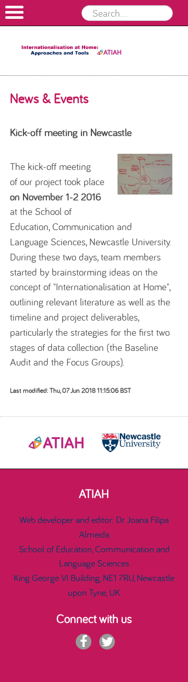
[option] (57, 442)
